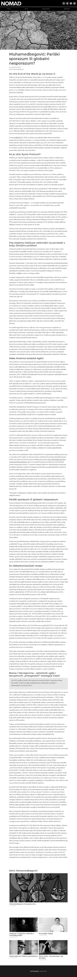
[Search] (63, 3)
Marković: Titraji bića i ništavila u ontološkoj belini (21, 934)
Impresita (43, 971)
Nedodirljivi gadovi (16, 904)
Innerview (67, 9)
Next (65, 891)
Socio (9, 9)
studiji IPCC (18, 137)
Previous (11, 891)
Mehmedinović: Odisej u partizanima (23, 956)
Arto (26, 9)
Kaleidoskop (46, 9)
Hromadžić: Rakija (46, 933)
